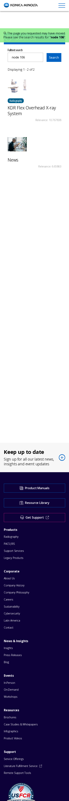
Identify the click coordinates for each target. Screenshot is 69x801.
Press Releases (13, 655)
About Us (9, 578)
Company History (14, 585)
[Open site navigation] (61, 5)
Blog (6, 662)
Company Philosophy (16, 592)
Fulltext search (15, 50)
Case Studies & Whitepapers (21, 724)
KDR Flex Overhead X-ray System (32, 110)
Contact (8, 627)
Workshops (10, 696)
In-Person (9, 683)
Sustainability (11, 606)
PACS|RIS (9, 544)
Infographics (11, 731)
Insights (8, 648)
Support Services (14, 551)
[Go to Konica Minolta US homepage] (21, 5)
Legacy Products (13, 558)
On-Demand (11, 689)
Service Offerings (14, 759)
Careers (8, 599)
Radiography (11, 536)
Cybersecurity (12, 613)
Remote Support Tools (17, 773)
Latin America (12, 620)
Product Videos (13, 738)
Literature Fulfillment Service (21, 766)
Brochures (10, 717)
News (13, 160)
